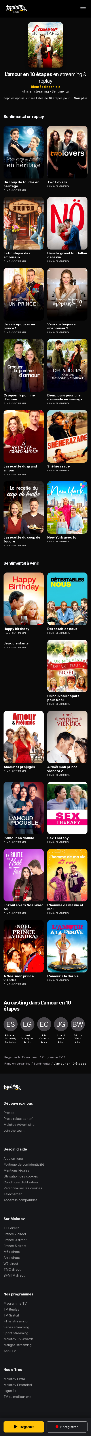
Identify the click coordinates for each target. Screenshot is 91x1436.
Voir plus (80, 98)
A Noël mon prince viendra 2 (62, 769)
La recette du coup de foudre (22, 539)
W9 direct (11, 1263)
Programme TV (15, 1303)
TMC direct (12, 1269)
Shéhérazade (58, 466)
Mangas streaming (18, 1345)
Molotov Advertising (19, 1124)
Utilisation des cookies (21, 1176)
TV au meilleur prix (17, 1397)
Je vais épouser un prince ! (19, 326)
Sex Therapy (58, 838)
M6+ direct (12, 1252)
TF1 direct (11, 1228)
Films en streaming (35, 91)
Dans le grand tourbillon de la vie (67, 255)
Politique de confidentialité (24, 1164)
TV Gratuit (11, 1315)
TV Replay (11, 1309)
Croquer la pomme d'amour (19, 397)
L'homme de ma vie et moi (65, 907)
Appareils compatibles (21, 1200)
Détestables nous (62, 629)
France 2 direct (15, 1234)
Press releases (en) (19, 1119)
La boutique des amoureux (17, 255)
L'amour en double (19, 838)
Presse (9, 1113)
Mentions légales (16, 1170)
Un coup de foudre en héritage (21, 184)
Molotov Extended (18, 1385)
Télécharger (13, 1194)
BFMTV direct (14, 1275)
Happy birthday (16, 629)
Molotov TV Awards (19, 1339)
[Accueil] (16, 8)
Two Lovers (57, 182)
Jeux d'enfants (16, 643)
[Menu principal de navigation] (83, 8)
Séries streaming (16, 1327)
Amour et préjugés (19, 767)
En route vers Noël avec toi (23, 907)
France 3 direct (15, 1240)
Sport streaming (16, 1333)
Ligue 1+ (10, 1391)
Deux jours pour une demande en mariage (65, 397)
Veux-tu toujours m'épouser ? (61, 326)
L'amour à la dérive (63, 976)
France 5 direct (15, 1246)
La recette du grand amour (20, 468)
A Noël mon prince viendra (19, 978)
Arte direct (12, 1258)
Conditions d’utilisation (21, 1182)
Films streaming (16, 1321)
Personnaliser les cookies (23, 1188)
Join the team (14, 1130)
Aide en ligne (13, 1158)
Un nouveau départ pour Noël (63, 698)
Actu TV (10, 1351)
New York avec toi (62, 537)
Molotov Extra (14, 1379)
